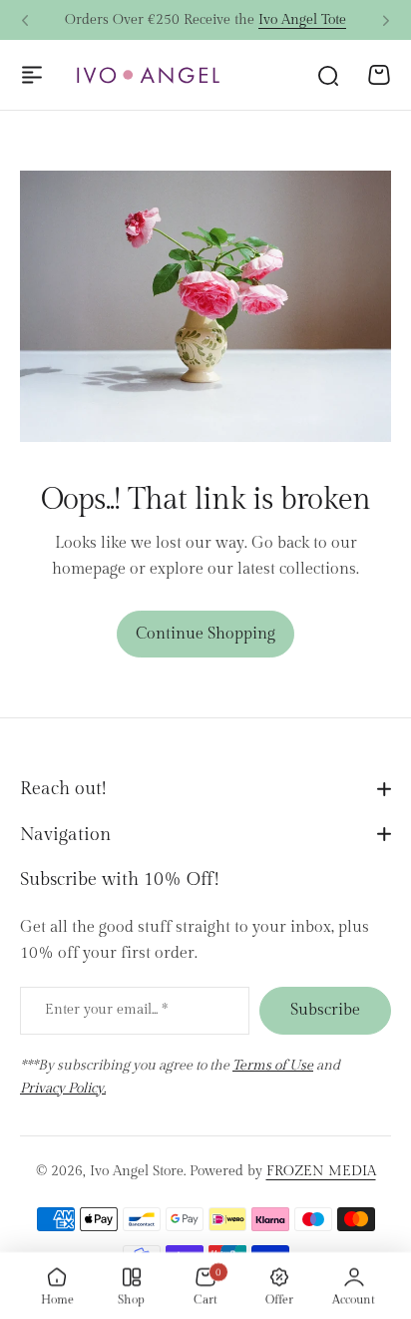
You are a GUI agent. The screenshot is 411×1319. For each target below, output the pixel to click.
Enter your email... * (106, 1010)
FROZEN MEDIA (321, 1171)
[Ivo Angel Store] (147, 75)
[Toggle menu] (32, 75)
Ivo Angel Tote (302, 15)
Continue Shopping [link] (205, 634)
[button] (25, 21)
